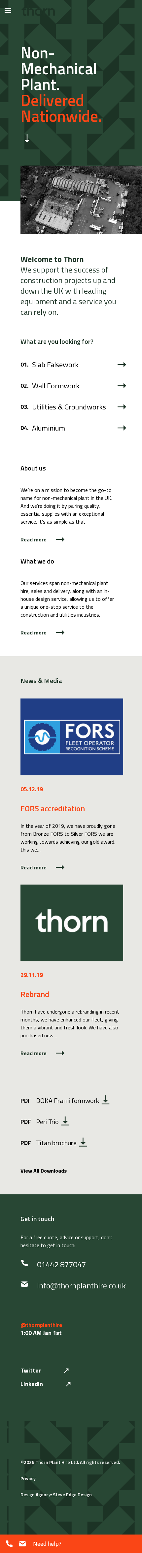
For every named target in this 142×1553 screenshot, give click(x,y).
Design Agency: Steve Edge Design (56, 1494)
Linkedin (31, 1384)
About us (33, 468)
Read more (33, 539)
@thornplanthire (41, 1325)
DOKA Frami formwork (59, 1100)
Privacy (28, 1478)
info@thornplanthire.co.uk (81, 1285)
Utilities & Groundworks (69, 407)
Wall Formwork (56, 385)
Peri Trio (39, 1121)
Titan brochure (48, 1143)
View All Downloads (43, 1171)
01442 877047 (61, 1264)
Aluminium (48, 428)
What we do (37, 561)
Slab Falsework (55, 364)
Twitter (30, 1371)
